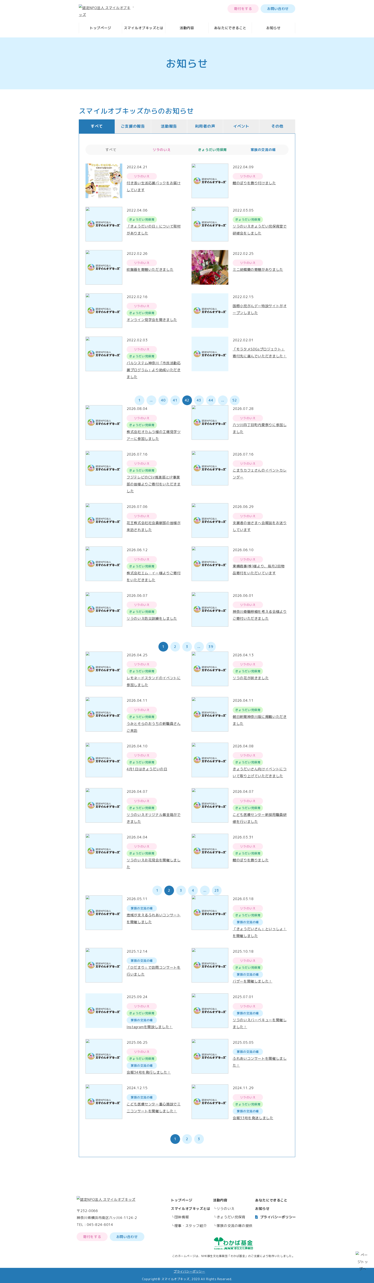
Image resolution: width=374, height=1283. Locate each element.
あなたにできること (230, 28)
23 (216, 890)
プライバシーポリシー (278, 1217)
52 (234, 400)
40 (163, 400)
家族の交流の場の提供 (235, 1225)
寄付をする (243, 8)
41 (175, 400)
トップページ (100, 28)
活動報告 (169, 126)
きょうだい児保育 (231, 1217)
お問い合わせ (278, 8)
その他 (277, 126)
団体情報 (181, 1217)
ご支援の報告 (133, 126)
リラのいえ (226, 1208)
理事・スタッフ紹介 (190, 1225)
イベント (241, 126)
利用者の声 (205, 126)
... (151, 400)
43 (199, 400)
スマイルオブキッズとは (143, 28)
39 (210, 646)
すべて (97, 126)
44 (210, 400)
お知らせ (273, 28)
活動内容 (187, 28)
